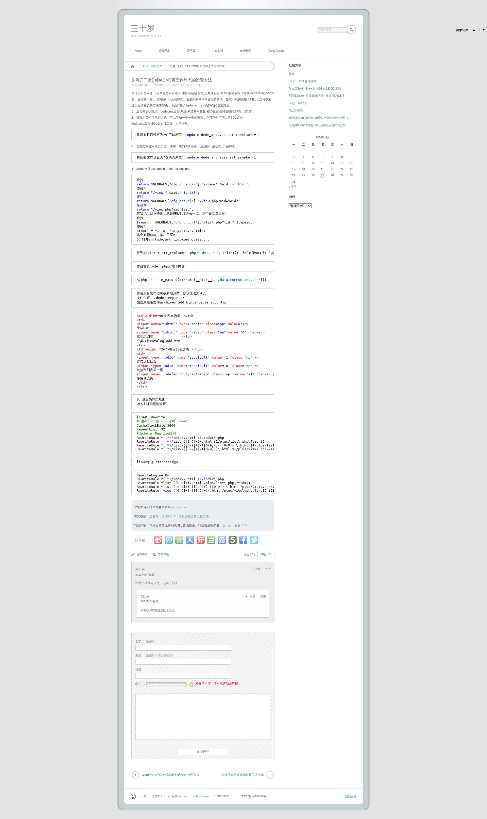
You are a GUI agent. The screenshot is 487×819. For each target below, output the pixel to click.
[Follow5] (233, 540)
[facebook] (243, 540)
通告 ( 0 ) (249, 554)
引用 (268, 568)
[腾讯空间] (179, 540)
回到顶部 (350, 796)
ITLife (145, 66)
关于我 (191, 50)
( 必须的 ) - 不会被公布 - (154, 655)
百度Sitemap (200, 796)
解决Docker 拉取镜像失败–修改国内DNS (316, 96)
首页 (132, 66)
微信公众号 (159, 796)
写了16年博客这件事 (303, 81)
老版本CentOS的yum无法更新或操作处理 (317, 125)
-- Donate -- (178, 507)
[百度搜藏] (222, 540)
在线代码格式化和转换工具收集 (242, 775)
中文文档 (217, 50)
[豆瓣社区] (211, 540)
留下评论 (195, 85)
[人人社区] (190, 540)
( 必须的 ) (145, 641)
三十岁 (143, 28)
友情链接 (245, 50)
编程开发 (164, 50)
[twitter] (254, 540)
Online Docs (222, 795)
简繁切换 (462, 30)
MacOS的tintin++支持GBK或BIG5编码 (315, 88)
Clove (145, 596)
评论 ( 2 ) (266, 554)
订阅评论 (163, 554)
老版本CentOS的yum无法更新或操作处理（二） (321, 118)
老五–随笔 (296, 110)
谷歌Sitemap (179, 796)
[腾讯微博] (169, 540)
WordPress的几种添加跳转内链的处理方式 (170, 775)
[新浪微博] (158, 540)
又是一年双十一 (299, 103)
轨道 (292, 74)
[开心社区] (201, 540)
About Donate (276, 50)
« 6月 (292, 186)
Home (138, 50)
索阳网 (140, 569)
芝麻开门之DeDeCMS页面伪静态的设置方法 (179, 516)
